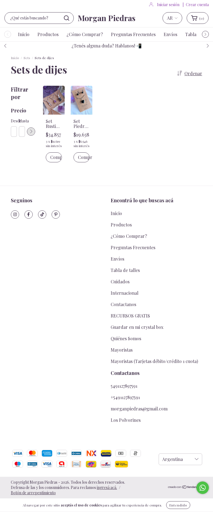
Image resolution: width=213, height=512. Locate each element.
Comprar (84, 157)
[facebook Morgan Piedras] (28, 214)
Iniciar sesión (168, 4)
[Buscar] (66, 18)
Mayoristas (122, 350)
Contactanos (123, 304)
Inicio (23, 34)
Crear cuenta (197, 4)
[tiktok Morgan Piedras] (42, 214)
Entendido (178, 505)
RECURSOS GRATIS (130, 316)
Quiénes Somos (126, 338)
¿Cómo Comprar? (85, 34)
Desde (13, 120)
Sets (27, 58)
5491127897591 (124, 386)
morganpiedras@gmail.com (139, 409)
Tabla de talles (125, 270)
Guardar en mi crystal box (137, 327)
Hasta (21, 120)
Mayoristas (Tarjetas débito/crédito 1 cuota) (154, 361)
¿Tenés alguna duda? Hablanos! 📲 (107, 46)
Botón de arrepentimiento (33, 492)
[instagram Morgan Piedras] (15, 214)
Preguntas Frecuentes (133, 34)
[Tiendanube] (185, 487)
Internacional (124, 293)
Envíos (170, 34)
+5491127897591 (125, 397)
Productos (48, 34)
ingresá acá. (107, 487)
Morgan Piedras (106, 18)
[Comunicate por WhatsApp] (202, 487)
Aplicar (31, 131)
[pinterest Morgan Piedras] (56, 214)
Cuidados (120, 281)
